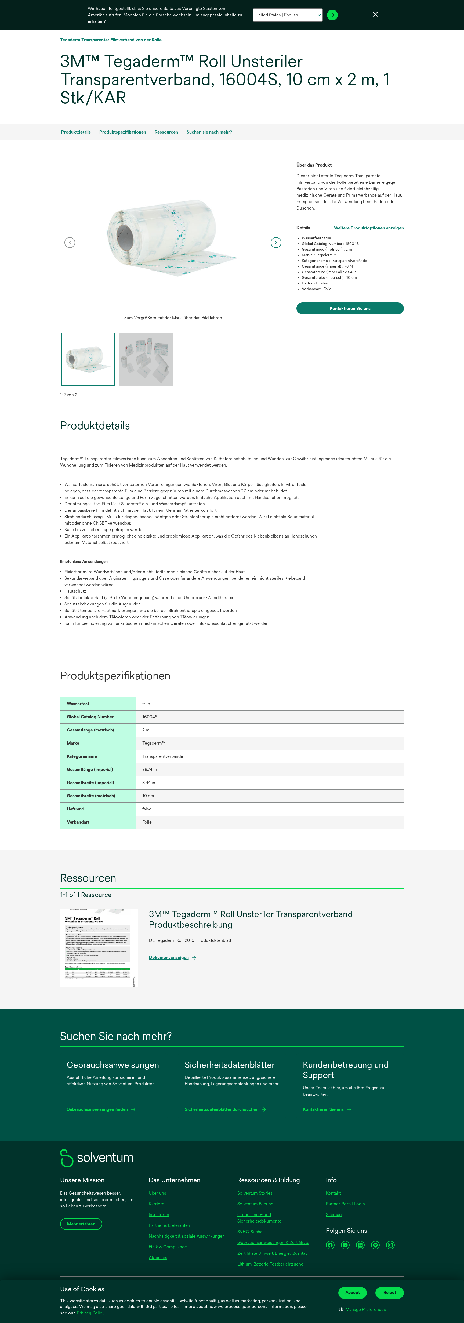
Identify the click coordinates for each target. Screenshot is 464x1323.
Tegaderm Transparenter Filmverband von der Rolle (111, 39)
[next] (276, 242)
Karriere (156, 1203)
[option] (173, 242)
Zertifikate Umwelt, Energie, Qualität (272, 1253)
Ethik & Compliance (168, 1246)
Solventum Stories (255, 1193)
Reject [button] (389, 1292)
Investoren (159, 1214)
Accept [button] (352, 1292)
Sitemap (334, 1214)
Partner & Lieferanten (169, 1225)
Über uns (157, 1193)
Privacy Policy (91, 1312)
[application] (173, 237)
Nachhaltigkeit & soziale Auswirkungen (187, 1236)
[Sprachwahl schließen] (375, 14)
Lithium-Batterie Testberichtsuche (270, 1264)
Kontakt (333, 1193)
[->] (332, 15)
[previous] (69, 242)
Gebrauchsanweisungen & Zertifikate (273, 1242)
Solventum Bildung (255, 1203)
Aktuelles (158, 1257)
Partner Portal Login (345, 1203)
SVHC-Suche (250, 1231)
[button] (362, 1309)
